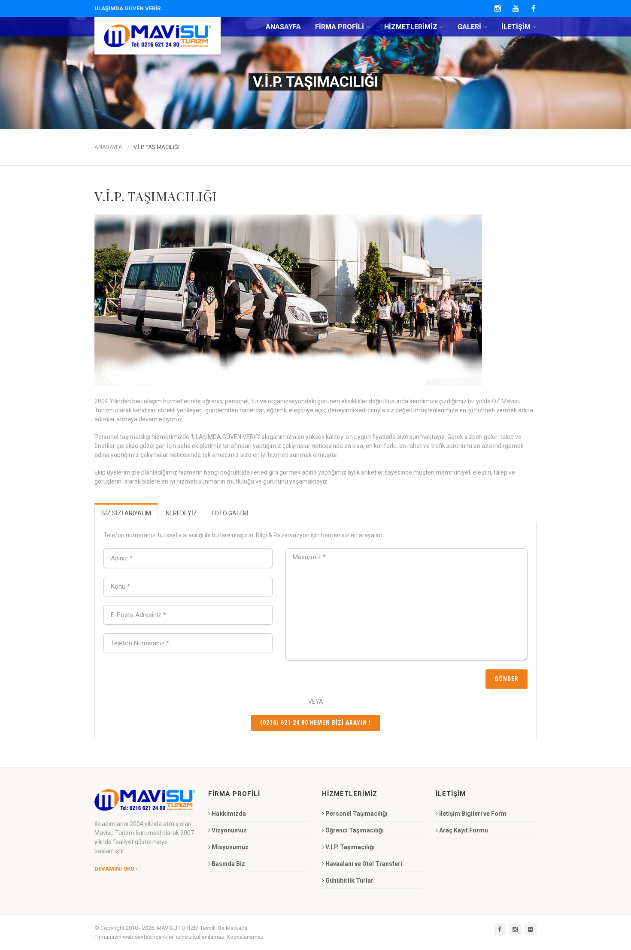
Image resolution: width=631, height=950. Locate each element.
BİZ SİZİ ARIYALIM (126, 513)
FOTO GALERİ (230, 513)
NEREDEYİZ (181, 513)
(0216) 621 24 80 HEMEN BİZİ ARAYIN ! (315, 722)
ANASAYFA (108, 147)
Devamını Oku (114, 868)
